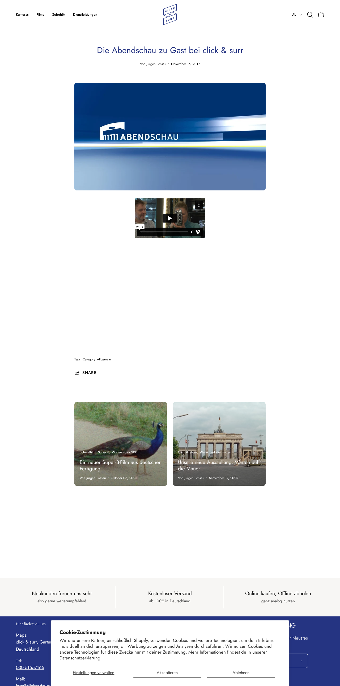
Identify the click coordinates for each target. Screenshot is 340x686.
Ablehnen (240, 673)
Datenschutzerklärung (80, 658)
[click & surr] (170, 14)
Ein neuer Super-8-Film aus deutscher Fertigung (120, 465)
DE (293, 14)
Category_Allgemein (97, 359)
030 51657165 (30, 667)
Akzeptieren (167, 673)
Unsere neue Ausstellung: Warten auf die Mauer (218, 465)
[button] (85, 14)
